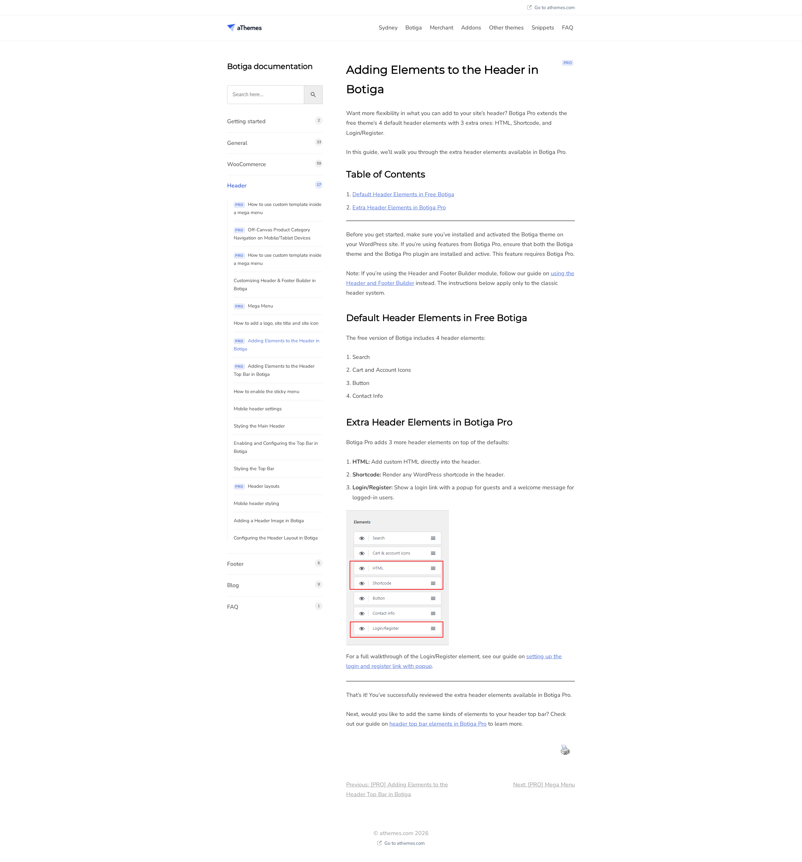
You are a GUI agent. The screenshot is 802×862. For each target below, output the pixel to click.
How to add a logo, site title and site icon (276, 323)
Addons (471, 27)
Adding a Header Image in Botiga (269, 521)
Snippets (543, 27)
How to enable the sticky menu (266, 391)
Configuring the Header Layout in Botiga (276, 538)
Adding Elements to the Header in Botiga (277, 345)
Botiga (413, 27)
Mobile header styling (256, 503)
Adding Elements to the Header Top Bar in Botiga (274, 370)
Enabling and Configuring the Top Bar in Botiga (276, 447)
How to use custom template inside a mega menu (277, 208)
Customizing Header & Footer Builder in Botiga (275, 284)
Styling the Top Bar (254, 468)
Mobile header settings (258, 409)
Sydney (388, 27)
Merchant (441, 27)
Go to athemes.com (554, 7)
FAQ (567, 27)
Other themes (506, 27)
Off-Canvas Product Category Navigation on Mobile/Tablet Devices (272, 234)
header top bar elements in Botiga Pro (438, 724)
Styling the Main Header (259, 426)
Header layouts (257, 486)
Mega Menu (254, 306)
